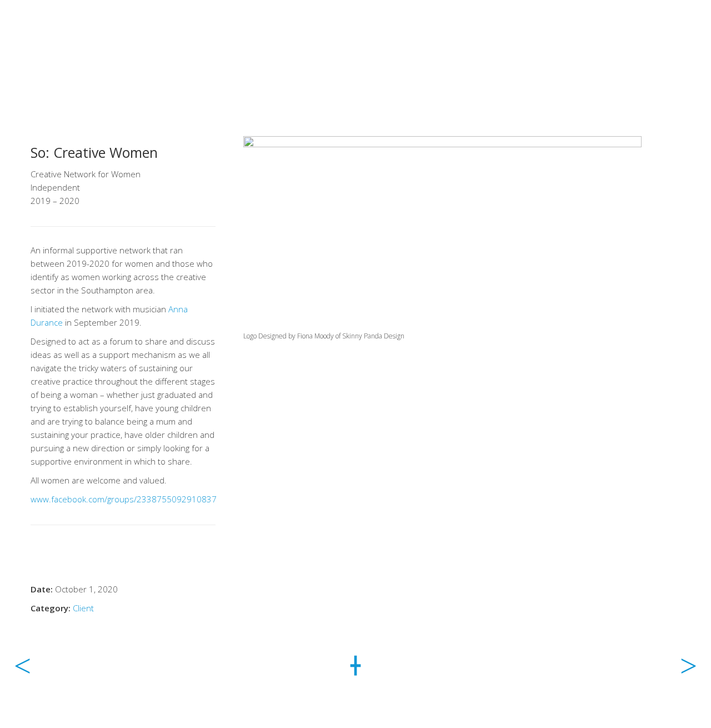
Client (83, 608)
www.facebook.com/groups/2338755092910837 (124, 499)
